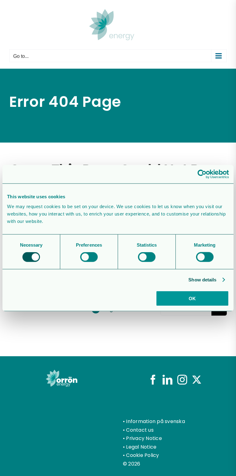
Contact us (139, 430)
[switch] (89, 257)
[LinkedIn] (167, 380)
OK (192, 298)
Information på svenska (155, 421)
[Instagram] (182, 380)
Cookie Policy (142, 455)
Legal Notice (141, 446)
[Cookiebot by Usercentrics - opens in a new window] (202, 174)
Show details (202, 279)
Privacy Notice (144, 438)
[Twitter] (197, 380)
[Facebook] (153, 380)
